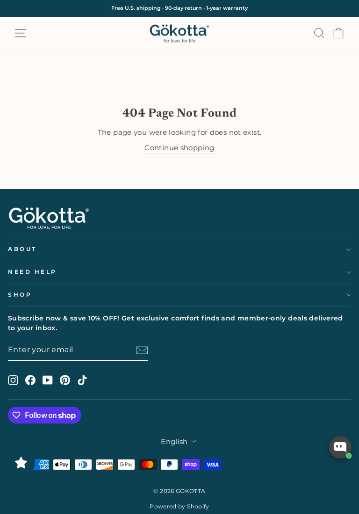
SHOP (20, 295)
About (22, 249)
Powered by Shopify (179, 506)
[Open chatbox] (340, 447)
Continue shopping (179, 148)
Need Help (32, 272)
